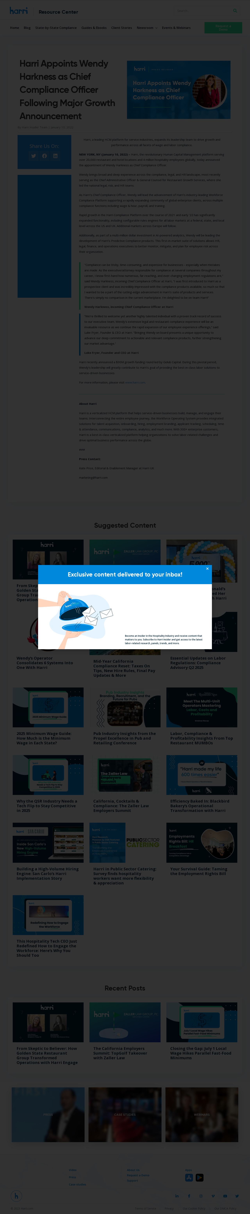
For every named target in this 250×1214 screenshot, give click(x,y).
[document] (125, 607)
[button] (207, 568)
